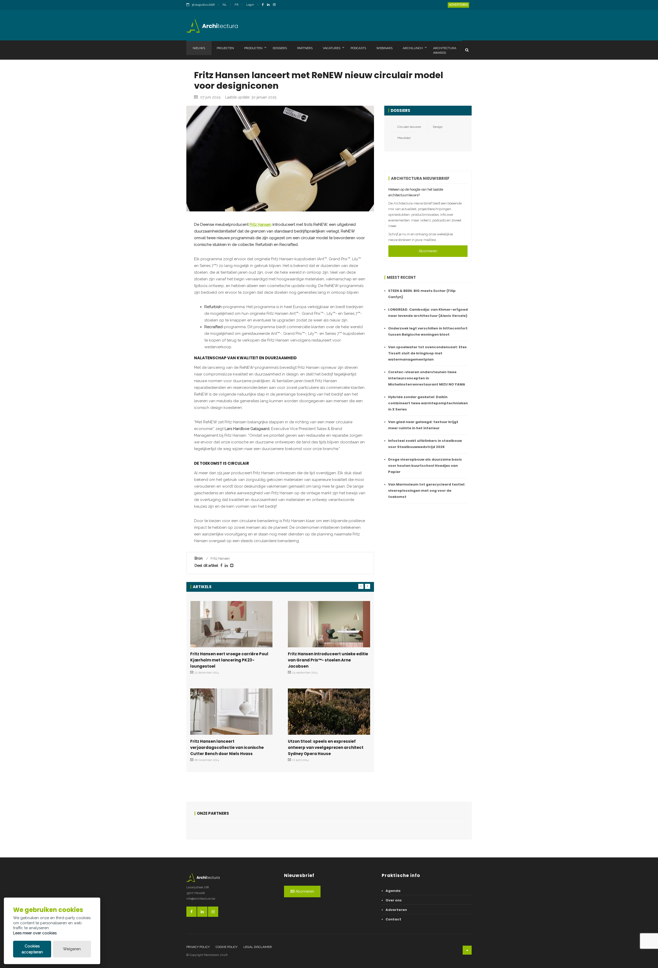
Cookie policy (226, 947)
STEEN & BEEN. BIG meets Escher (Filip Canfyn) (422, 293)
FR (236, 4)
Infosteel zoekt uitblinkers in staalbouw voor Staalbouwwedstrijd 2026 (425, 443)
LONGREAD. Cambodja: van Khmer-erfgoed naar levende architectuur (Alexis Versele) (428, 312)
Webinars (384, 48)
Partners (305, 48)
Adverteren (458, 4)
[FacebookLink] (264, 5)
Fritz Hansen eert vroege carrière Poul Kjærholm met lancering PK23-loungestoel (229, 660)
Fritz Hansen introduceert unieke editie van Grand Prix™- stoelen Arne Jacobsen (328, 660)
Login (250, 4)
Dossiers (280, 48)
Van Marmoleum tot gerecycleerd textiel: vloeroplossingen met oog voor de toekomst (426, 490)
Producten (253, 48)
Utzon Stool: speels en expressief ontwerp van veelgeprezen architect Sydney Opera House (325, 747)
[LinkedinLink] (269, 5)
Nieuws (199, 48)
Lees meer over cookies (35, 933)
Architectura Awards (444, 50)
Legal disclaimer (257, 947)
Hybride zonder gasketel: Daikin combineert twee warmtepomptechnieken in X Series (428, 403)
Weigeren (72, 949)
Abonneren (428, 251)
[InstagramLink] (275, 5)
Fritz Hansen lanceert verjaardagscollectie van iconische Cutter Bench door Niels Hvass (227, 747)
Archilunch (413, 48)
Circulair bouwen (409, 127)
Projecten (225, 48)
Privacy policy (198, 947)
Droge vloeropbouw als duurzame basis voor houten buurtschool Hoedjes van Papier (425, 465)
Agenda (393, 890)
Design (438, 127)
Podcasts (358, 48)
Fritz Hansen (260, 224)
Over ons (394, 900)
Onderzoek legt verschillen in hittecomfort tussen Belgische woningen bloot (428, 331)
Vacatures (331, 48)
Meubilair (404, 138)
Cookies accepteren (32, 949)
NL (225, 4)
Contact (393, 919)
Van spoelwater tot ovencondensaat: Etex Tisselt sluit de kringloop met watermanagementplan (427, 353)
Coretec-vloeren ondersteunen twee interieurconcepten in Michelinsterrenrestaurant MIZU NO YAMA (426, 378)
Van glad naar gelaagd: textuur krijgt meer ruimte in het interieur (423, 425)
